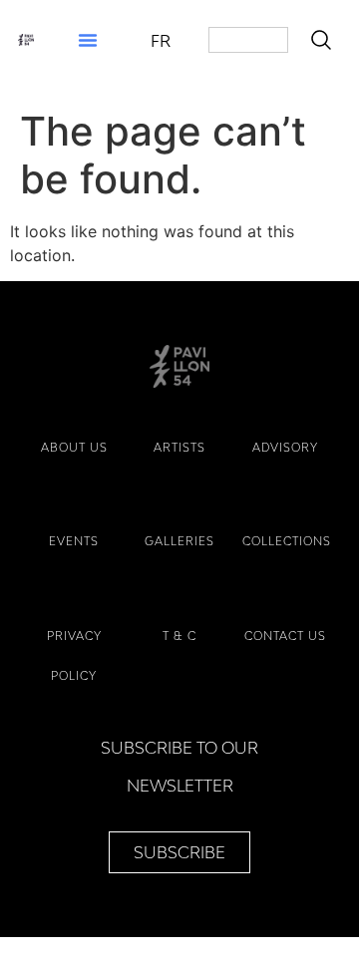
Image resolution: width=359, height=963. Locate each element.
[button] (88, 40)
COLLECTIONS (286, 540)
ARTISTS (179, 447)
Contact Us (285, 635)
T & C (179, 635)
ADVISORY (285, 447)
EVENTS (74, 540)
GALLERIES (179, 540)
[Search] (325, 40)
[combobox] (248, 40)
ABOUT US (74, 447)
